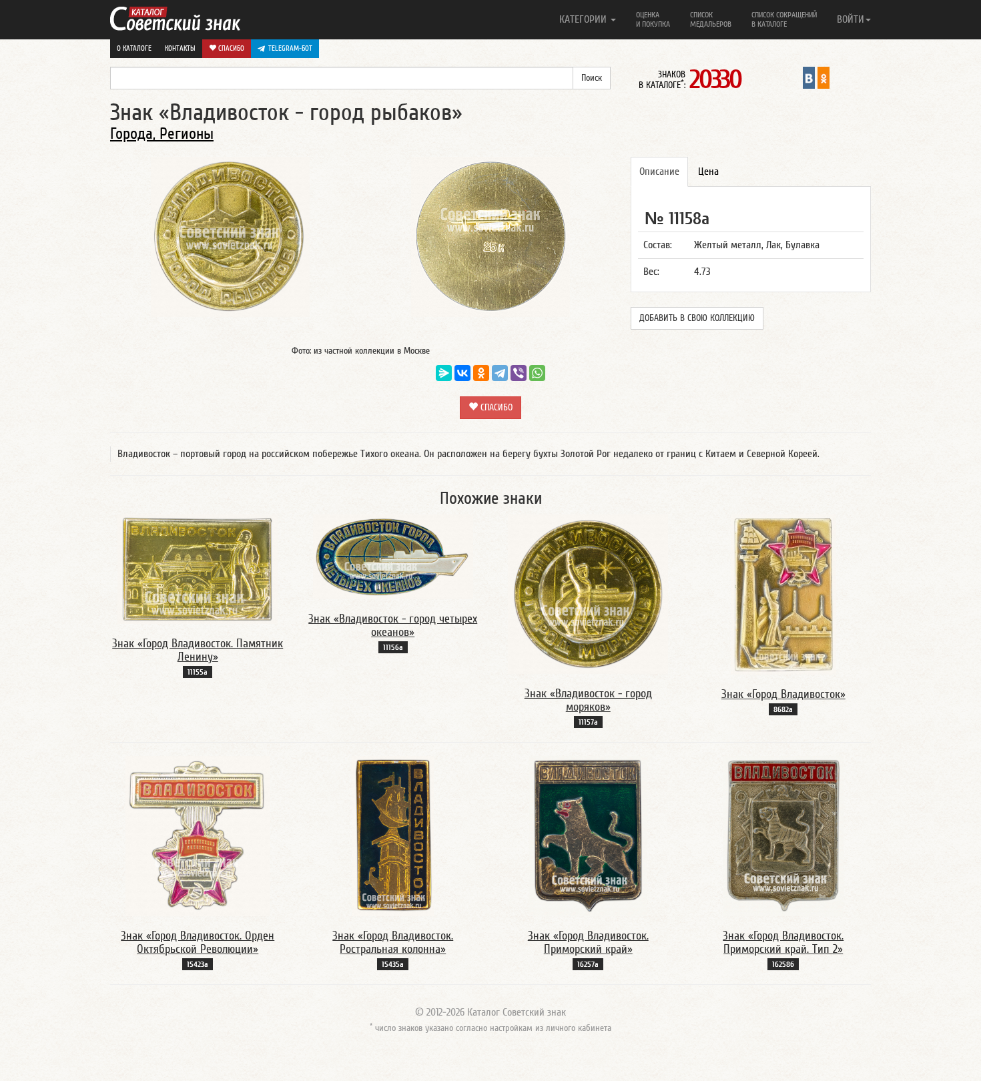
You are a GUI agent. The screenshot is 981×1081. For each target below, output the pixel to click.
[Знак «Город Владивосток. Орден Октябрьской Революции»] (197, 835)
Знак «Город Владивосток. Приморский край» (588, 942)
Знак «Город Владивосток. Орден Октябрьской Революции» (197, 942)
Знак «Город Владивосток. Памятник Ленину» (197, 650)
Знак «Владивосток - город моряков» (588, 700)
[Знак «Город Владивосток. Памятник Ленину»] (197, 569)
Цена (708, 171)
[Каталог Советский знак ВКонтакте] (809, 77)
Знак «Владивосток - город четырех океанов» (392, 625)
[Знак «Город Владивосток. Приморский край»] (588, 835)
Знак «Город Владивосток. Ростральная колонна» (392, 942)
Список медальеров (710, 19)
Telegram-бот (290, 48)
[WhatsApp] (537, 373)
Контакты (180, 48)
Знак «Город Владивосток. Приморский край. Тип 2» (783, 942)
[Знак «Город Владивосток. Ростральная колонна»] (393, 835)
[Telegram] (500, 373)
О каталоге (134, 48)
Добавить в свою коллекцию (697, 318)
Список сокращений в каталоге (784, 19)
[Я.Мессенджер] (444, 373)
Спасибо (230, 48)
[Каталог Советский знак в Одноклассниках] (824, 77)
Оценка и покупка (653, 19)
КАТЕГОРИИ (584, 19)
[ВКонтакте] (462, 373)
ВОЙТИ (850, 19)
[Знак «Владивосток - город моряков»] (588, 594)
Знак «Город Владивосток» (783, 694)
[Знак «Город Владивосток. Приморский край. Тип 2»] (783, 835)
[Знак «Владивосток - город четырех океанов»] (393, 557)
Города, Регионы (162, 134)
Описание (659, 171)
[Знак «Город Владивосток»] (783, 594)
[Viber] (519, 373)
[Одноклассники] (481, 373)
